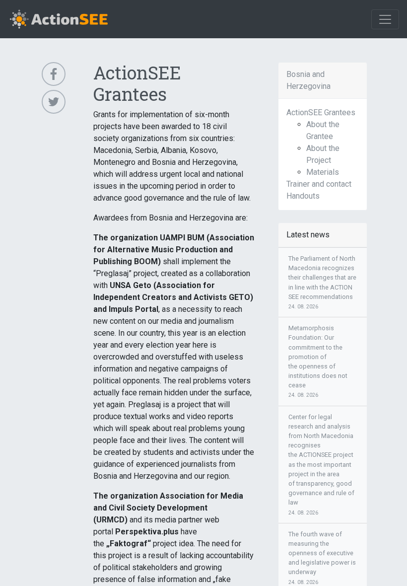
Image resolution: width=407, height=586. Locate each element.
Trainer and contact (318, 184)
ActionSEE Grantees (320, 112)
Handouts (303, 196)
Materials (322, 172)
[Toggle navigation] (385, 19)
